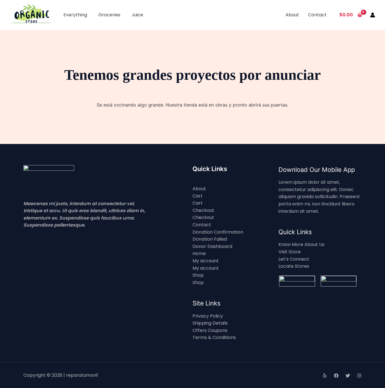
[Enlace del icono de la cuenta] (372, 14)
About (292, 15)
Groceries (109, 15)
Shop (198, 275)
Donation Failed (210, 239)
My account (206, 261)
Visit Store (289, 252)
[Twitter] (348, 375)
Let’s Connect (293, 259)
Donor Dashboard (212, 246)
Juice (137, 15)
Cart (198, 196)
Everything (75, 15)
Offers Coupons (210, 330)
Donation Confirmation (218, 232)
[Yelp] (324, 375)
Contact (317, 15)
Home (199, 253)
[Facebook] (336, 375)
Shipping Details (210, 323)
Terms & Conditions (214, 337)
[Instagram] (359, 375)
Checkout (203, 210)
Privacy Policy (208, 316)
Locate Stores (293, 266)
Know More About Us (301, 244)
